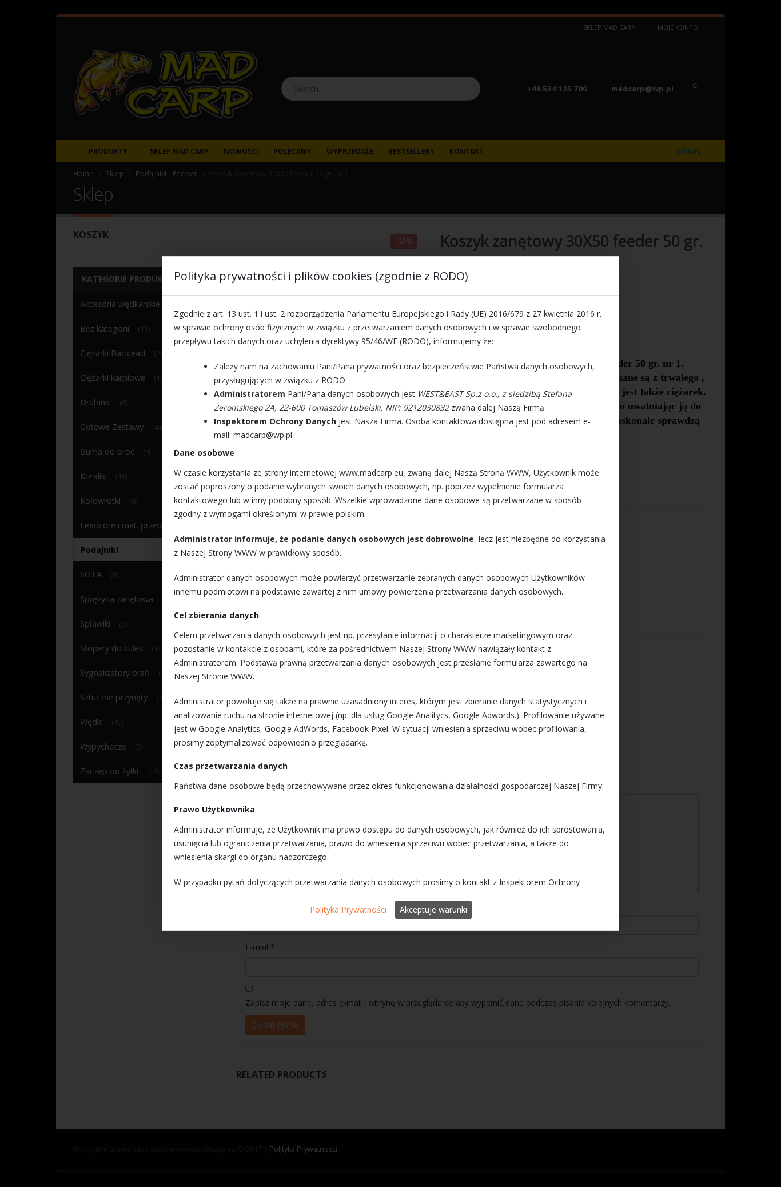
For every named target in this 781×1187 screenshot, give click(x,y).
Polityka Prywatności (348, 909)
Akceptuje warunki (433, 909)
